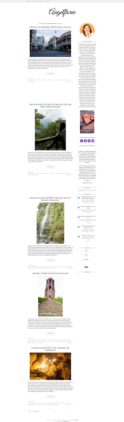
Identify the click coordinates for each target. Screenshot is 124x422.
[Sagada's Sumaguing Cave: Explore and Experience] (50, 379)
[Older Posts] (72, 409)
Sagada (36, 268)
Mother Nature (51, 403)
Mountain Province (56, 266)
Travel (49, 79)
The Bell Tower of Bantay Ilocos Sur (50, 273)
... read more (91, 202)
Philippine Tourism (43, 173)
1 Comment (30, 78)
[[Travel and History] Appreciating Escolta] (50, 56)
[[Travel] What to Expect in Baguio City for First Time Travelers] (50, 150)
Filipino (54, 339)
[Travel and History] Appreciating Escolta (50, 27)
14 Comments (31, 171)
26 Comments (31, 265)
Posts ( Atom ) (36, 411)
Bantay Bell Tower (36, 339)
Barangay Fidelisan (37, 266)
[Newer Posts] (29, 409)
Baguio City (35, 173)
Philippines (44, 79)
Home (29, 1)
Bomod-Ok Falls (46, 266)
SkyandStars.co (66, 421)
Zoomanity (66, 79)
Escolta (34, 79)
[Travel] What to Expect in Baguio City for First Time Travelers (50, 105)
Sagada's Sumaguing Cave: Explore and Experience (50, 349)
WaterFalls (53, 268)
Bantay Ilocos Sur (47, 339)
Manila (38, 79)
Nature (69, 403)
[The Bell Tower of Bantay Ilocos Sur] (50, 316)
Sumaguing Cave (43, 404)
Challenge (44, 403)
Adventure (34, 403)
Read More (50, 73)
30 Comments (31, 338)
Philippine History (42, 341)
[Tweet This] (68, 81)
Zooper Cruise (31, 81)
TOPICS (47, 1)
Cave (39, 403)
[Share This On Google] (72, 81)
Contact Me (40, 1)
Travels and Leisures (57, 79)
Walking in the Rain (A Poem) (88, 235)
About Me (34, 1)
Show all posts (59, 23)
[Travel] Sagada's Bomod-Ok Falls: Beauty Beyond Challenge (50, 199)
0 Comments (31, 401)
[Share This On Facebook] (66, 81)
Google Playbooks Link (87, 182)
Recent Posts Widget (87, 243)
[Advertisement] (50, 92)
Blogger (76, 420)
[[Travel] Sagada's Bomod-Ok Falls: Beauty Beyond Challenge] (50, 243)
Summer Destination (61, 173)
